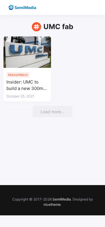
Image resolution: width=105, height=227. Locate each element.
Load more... (52, 111)
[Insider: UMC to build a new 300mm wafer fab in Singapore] (27, 52)
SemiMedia (61, 199)
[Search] (84, 7)
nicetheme (52, 204)
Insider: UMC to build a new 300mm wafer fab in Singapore (26, 85)
